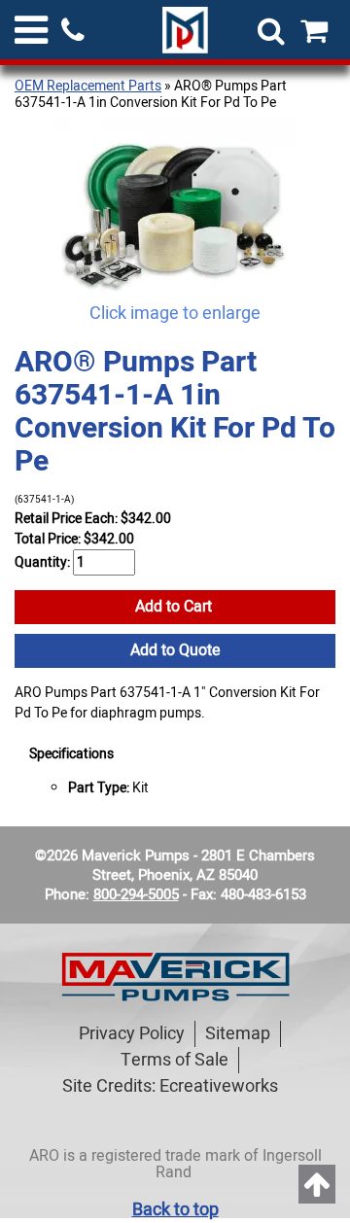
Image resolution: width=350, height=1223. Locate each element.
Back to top (175, 1210)
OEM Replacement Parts (88, 86)
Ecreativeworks (218, 1086)
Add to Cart (175, 606)
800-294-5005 (136, 894)
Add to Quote (175, 650)
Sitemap (237, 1034)
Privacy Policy (132, 1034)
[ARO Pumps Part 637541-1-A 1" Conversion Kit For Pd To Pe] (175, 208)
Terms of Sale (174, 1060)
